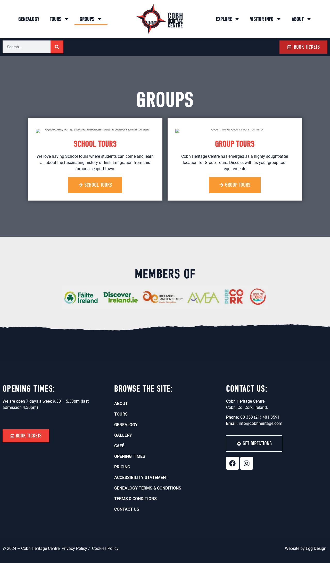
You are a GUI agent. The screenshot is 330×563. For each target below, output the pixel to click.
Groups (87, 19)
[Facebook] (232, 463)
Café (119, 445)
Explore (224, 19)
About (298, 19)
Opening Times (129, 456)
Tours (55, 19)
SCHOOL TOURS (95, 144)
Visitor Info (262, 19)
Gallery (123, 435)
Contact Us (126, 509)
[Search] (57, 46)
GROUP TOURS (235, 144)
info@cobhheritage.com (260, 423)
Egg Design (316, 548)
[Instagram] (246, 463)
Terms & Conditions (135, 498)
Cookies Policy (105, 548)
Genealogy (28, 19)
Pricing (122, 467)
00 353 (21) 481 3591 (260, 417)
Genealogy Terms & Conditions (147, 488)
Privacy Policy (75, 548)
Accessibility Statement (141, 477)
